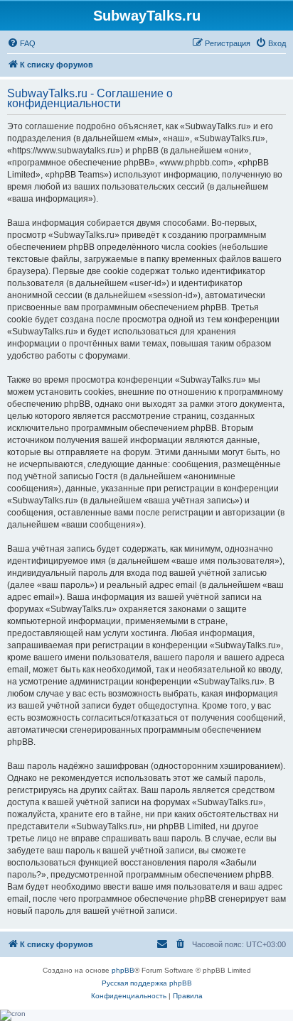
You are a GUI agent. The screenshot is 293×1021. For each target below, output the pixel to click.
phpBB (123, 970)
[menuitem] (21, 43)
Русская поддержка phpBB (147, 983)
